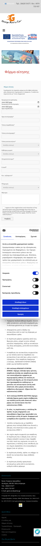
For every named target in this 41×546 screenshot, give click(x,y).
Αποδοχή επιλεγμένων (20, 308)
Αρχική (4, 517)
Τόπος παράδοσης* (8, 125)
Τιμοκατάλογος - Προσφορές (11, 526)
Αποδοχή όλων (20, 302)
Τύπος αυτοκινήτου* (9, 141)
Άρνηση (20, 314)
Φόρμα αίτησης (7, 523)
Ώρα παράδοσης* (7, 108)
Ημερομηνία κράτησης (9, 100)
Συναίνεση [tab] (7, 236)
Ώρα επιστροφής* (8, 117)
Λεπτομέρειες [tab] (20, 236)
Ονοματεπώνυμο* (8, 159)
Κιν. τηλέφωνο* (7, 175)
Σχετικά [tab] (33, 236)
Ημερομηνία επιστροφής (10, 104)
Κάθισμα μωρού (7, 150)
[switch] (36, 279)
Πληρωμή (5, 184)
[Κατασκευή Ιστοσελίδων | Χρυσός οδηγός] (20, 505)
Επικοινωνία (6, 529)
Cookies (4, 535)
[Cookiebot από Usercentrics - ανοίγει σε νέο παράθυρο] (29, 230)
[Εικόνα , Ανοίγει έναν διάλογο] (20, 57)
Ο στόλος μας (6, 520)
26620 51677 (25, 3)
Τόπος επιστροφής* (8, 133)
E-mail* (4, 167)
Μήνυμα (4, 193)
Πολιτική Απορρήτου (9, 532)
